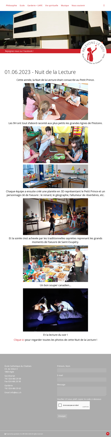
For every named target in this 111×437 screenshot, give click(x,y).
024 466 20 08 (14, 378)
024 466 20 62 (14, 388)
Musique (65, 5)
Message (61, 384)
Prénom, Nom (63, 366)
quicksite (16, 434)
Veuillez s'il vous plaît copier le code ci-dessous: (79, 399)
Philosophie (11, 5)
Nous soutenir (78, 5)
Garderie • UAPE (34, 5)
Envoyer (62, 416)
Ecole (22, 5)
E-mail (60, 375)
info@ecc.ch (15, 392)
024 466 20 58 (14, 381)
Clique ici (19, 339)
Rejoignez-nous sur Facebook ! (19, 51)
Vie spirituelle (51, 5)
